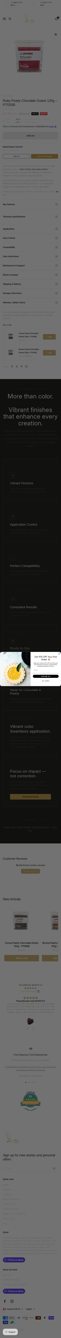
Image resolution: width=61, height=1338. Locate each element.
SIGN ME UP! (45, 676)
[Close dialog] (59, 653)
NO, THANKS (45, 681)
